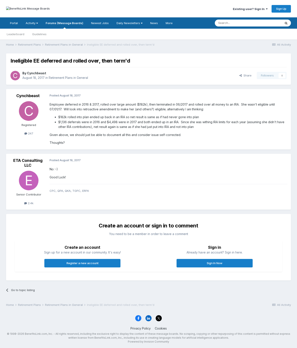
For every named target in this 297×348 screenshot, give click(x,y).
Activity (31, 23)
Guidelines (39, 34)
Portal (14, 23)
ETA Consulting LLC (28, 162)
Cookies (161, 328)
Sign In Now (214, 263)
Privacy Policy (140, 328)
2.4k (30, 203)
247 (30, 133)
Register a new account (82, 263)
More (169, 23)
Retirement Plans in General (68, 78)
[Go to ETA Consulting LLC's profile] (28, 180)
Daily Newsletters (129, 23)
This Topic (268, 23)
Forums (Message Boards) (64, 23)
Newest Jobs (100, 23)
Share (247, 75)
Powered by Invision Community (148, 341)
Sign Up (281, 8)
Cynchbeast (36, 73)
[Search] (286, 23)
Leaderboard (15, 34)
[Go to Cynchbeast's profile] (15, 75)
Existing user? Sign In (249, 9)
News (154, 23)
